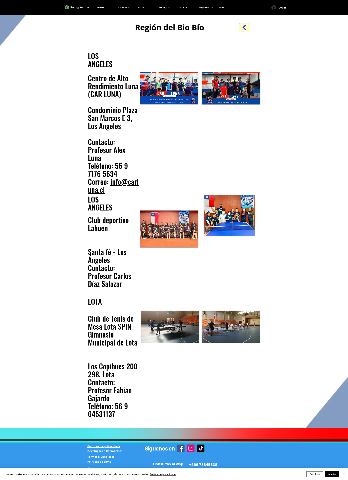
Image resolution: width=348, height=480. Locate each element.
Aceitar (332, 474)
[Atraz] (244, 27)
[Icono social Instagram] (190, 448)
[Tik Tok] (200, 448)
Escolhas (315, 474)
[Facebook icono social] (181, 448)
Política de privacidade (163, 474)
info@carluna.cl (113, 185)
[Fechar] (343, 474)
